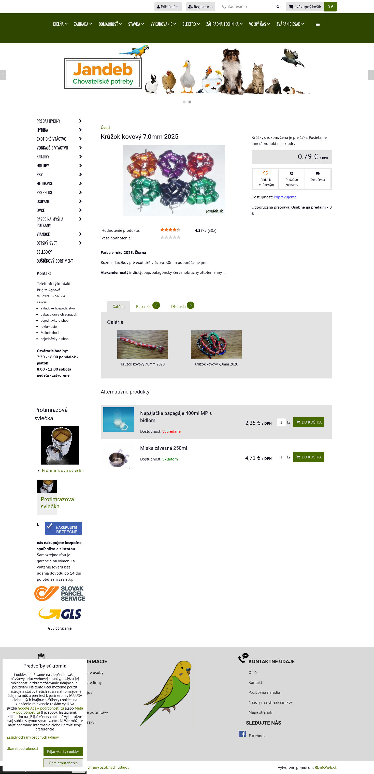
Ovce (41, 210)
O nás (253, 672)
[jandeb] (187, 94)
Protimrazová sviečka (63, 470)
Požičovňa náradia (264, 692)
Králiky (43, 157)
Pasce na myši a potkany (50, 222)
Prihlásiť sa (170, 6)
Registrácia (203, 6)
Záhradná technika (222, 24)
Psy (40, 174)
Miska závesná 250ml (163, 448)
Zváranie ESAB (288, 24)
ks (288, 422)
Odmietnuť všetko (63, 763)
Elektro (189, 24)
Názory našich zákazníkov (271, 702)
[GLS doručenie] (59, 613)
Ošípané (43, 201)
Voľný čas (257, 24)
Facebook (257, 735)
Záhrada (81, 24)
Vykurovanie (161, 24)
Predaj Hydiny (48, 121)
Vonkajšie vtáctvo (52, 148)
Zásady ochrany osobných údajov (101, 767)
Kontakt (255, 682)
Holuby (43, 165)
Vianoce (43, 234)
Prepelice (45, 192)
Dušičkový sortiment (55, 261)
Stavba (134, 24)
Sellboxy (44, 252)
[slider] (170, 230)
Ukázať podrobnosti (22, 748)
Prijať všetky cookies (63, 751)
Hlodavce (45, 183)
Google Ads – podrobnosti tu (41, 708)
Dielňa (58, 24)
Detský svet (47, 243)
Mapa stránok (260, 712)
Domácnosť (108, 24)
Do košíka (311, 422)
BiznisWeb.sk (326, 767)
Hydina (42, 130)
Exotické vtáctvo (51, 139)
